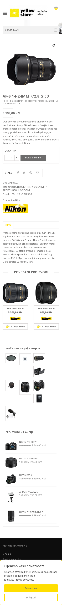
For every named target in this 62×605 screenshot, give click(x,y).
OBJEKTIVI (25, 190)
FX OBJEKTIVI (30, 101)
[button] (54, 46)
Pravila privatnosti (24, 579)
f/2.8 (18, 194)
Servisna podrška (12, 559)
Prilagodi (31, 597)
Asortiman (12, 30)
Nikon (18, 199)
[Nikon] (15, 318)
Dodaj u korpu (33, 157)
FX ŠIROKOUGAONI (46, 101)
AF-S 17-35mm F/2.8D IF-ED (46, 309)
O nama (7, 553)
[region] (31, 582)
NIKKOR (28, 194)
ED (13, 194)
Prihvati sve (31, 588)
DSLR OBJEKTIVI (16, 101)
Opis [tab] (8, 225)
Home (5, 101)
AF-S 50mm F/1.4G (15, 308)
